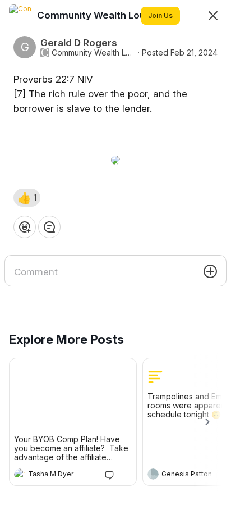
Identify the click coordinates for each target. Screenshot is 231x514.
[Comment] (49, 227)
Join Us (160, 15)
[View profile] (19, 474)
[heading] (61, 475)
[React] (24, 227)
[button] (26, 198)
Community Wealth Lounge (94, 52)
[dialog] (115, 257)
